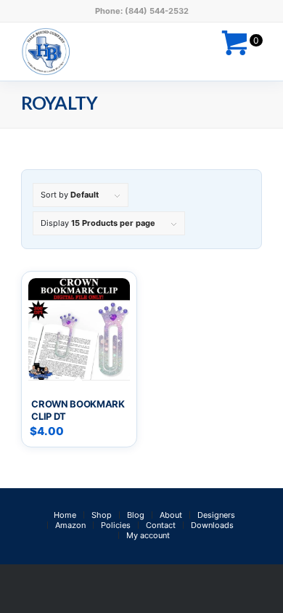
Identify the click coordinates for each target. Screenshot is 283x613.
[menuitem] (64, 515)
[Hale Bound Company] (117, 52)
